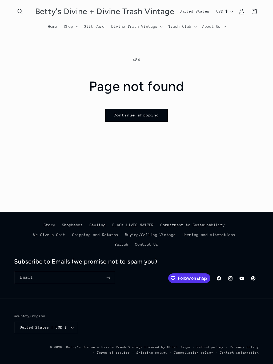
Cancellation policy (193, 352)
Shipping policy (151, 352)
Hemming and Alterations (209, 235)
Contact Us (146, 244)
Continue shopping (136, 115)
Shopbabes (72, 225)
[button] (20, 11)
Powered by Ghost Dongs (167, 347)
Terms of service (113, 352)
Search (122, 244)
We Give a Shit (49, 235)
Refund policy (210, 347)
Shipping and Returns (95, 235)
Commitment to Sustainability (192, 225)
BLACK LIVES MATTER (133, 225)
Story (49, 225)
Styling (98, 225)
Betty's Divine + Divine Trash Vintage (104, 347)
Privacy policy (244, 347)
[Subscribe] (108, 277)
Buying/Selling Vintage (150, 235)
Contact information (239, 352)
